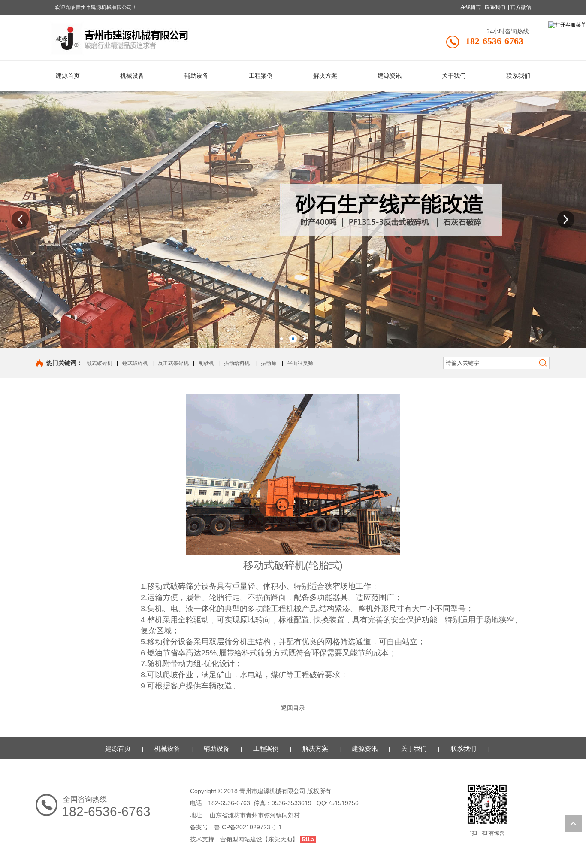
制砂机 (206, 363)
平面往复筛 (300, 363)
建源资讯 (365, 748)
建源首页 (118, 748)
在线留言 (470, 7)
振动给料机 (237, 363)
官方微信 (520, 7)
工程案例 (266, 748)
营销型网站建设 (241, 839)
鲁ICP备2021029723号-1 (248, 827)
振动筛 (268, 363)
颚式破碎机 (99, 363)
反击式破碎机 (173, 363)
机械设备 (167, 748)
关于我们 (414, 748)
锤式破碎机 (135, 363)
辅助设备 (217, 748)
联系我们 (495, 7)
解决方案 (315, 748)
